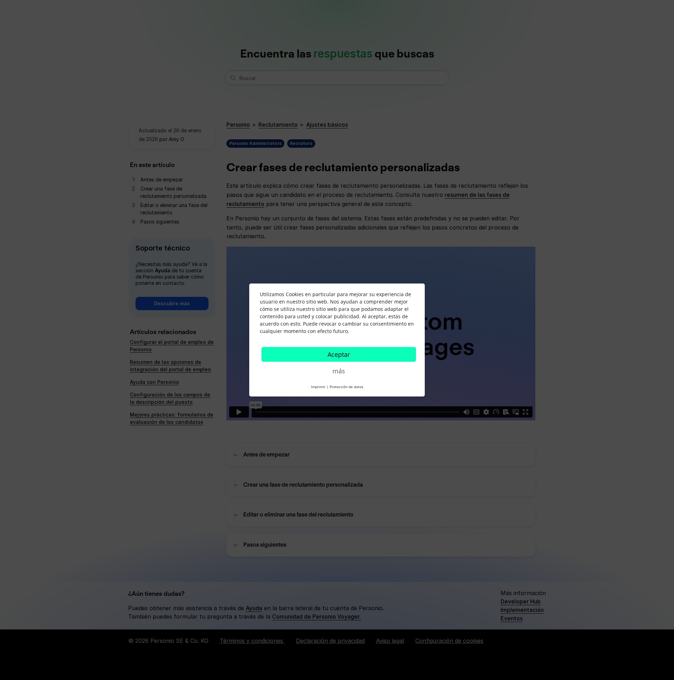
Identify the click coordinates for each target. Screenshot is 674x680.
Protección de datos (346, 386)
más (338, 371)
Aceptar (339, 354)
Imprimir (318, 386)
